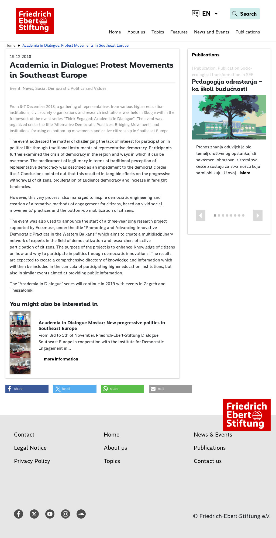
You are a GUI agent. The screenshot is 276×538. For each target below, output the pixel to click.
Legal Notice (30, 447)
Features (179, 32)
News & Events (213, 434)
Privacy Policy (32, 461)
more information (61, 359)
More (245, 172)
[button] (200, 215)
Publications (248, 32)
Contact (24, 434)
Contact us (208, 461)
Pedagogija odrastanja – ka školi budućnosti (227, 85)
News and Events (211, 32)
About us (136, 32)
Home (115, 32)
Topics (157, 32)
